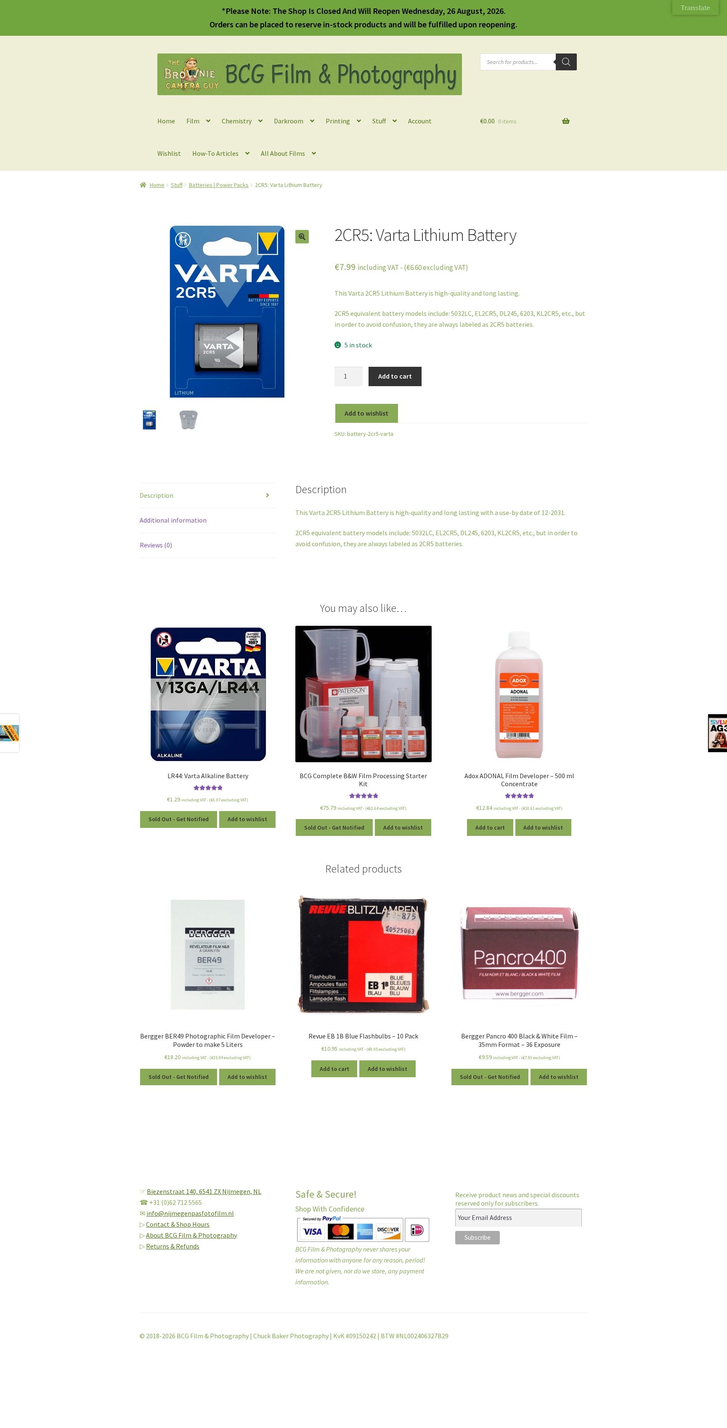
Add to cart (395, 376)
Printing (338, 121)
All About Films (283, 153)
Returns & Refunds (172, 1246)
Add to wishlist (366, 413)
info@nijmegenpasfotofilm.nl (190, 1213)
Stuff (379, 121)
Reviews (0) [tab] (156, 545)
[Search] (566, 61)
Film (192, 121)
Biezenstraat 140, (173, 1191)
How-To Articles (215, 153)
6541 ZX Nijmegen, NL (230, 1191)
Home (166, 121)
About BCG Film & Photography (191, 1235)
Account (420, 121)
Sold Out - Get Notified (179, 819)
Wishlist (169, 153)
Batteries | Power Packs (219, 185)
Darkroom (288, 121)
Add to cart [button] (490, 827)
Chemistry (237, 121)
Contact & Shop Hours (178, 1224)
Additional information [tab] (173, 520)
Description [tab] (156, 495)
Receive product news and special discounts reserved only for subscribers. (517, 1198)
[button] (302, 236)
